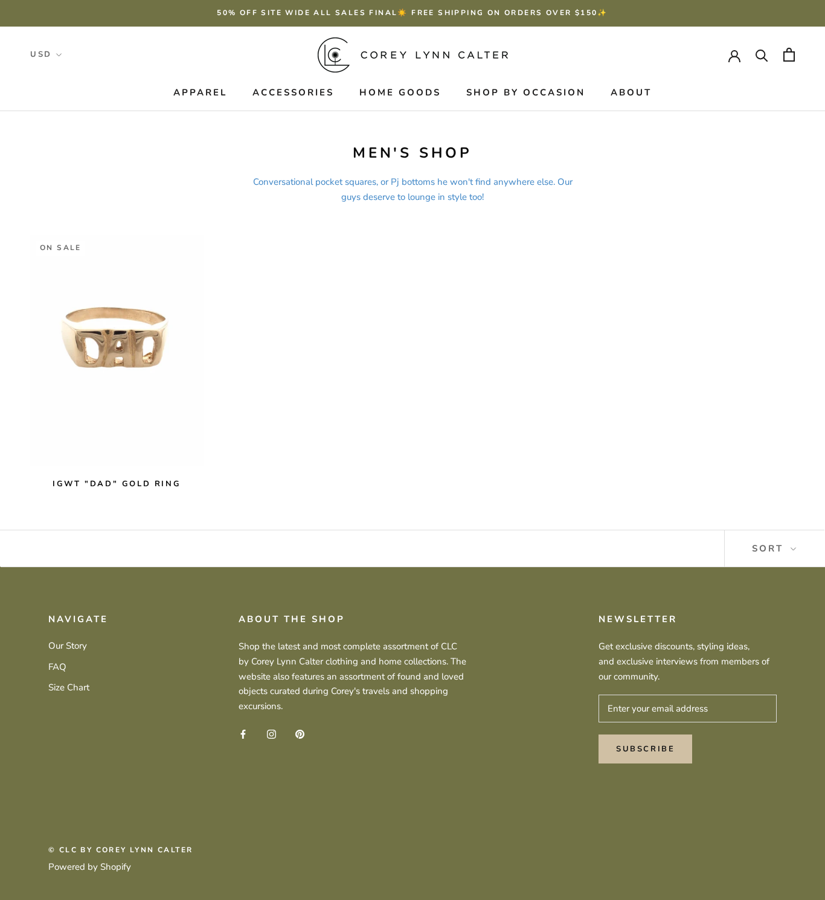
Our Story (67, 646)
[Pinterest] (299, 733)
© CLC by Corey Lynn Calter (120, 850)
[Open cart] (789, 55)
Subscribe (645, 749)
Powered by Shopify (89, 867)
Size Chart (68, 687)
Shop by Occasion (525, 92)
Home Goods (400, 92)
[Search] (762, 54)
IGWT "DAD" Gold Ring (117, 483)
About (631, 92)
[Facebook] (243, 733)
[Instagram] (271, 733)
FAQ (57, 667)
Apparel (200, 92)
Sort (770, 548)
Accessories (293, 92)
